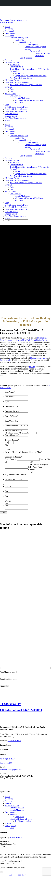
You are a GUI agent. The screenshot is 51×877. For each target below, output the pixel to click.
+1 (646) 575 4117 (8, 759)
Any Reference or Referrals (15, 474)
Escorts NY (19, 73)
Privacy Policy (10, 826)
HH (6, 442)
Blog (7, 105)
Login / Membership (18, 20)
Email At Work (11, 416)
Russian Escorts (11, 116)
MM (6, 445)
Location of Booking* (13, 457)
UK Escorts (9, 35)
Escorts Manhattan (17, 810)
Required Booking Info (19, 38)
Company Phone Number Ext (16, 426)
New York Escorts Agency (15, 118)
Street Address (10, 459)
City (31, 462)
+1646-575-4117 (14, 741)
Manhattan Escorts (12, 80)
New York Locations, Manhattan (17, 82)
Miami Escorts (10, 93)
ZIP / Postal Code (35, 467)
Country (31, 470)
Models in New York (38, 358)
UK (11, 763)
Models (8, 803)
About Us (9, 29)
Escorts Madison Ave (23, 98)
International (5, 763)
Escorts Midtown (16, 67)
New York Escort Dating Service (35, 340)
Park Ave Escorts (11, 114)
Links (12, 91)
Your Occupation (11, 421)
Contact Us (19, 40)
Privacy (32, 367)
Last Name (9, 397)
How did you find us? (14, 479)
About (7, 120)
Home (7, 27)
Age (7, 401)
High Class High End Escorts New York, (31, 76)
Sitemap (8, 823)
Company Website (12, 411)
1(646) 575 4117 (6, 22)
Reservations (5, 20)
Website (8, 501)
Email (7, 491)
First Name (10, 392)
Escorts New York (12, 62)
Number (8, 486)
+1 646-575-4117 (10, 704)
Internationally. (6, 360)
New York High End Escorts (21, 78)
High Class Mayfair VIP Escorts (42, 54)
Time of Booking (12, 440)
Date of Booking (12, 435)
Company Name (12, 406)
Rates (12, 89)
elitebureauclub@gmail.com (11, 769)
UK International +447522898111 (21, 710)
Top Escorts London (23, 821)
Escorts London (26, 58)
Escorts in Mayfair (37, 51)
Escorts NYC (15, 64)
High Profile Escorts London (16, 109)
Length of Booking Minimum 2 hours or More (23, 452)
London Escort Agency (29, 44)
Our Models (9, 31)
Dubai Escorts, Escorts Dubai (16, 107)
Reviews (8, 87)
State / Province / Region (38, 464)
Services (8, 60)
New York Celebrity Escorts (16, 111)
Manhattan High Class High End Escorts (26, 85)
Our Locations (15, 96)
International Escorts (23, 42)
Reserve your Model (13, 431)
